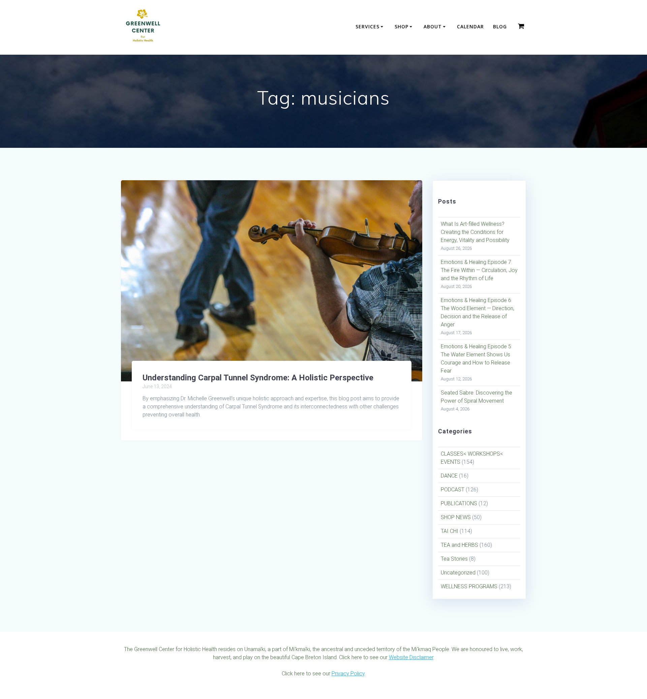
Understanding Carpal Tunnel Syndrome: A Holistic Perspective (258, 377)
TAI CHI (449, 531)
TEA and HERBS (459, 545)
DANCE (449, 476)
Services (367, 26)
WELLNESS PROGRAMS (469, 586)
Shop (401, 26)
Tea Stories (454, 559)
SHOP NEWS (456, 517)
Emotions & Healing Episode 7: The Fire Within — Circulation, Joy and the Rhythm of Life (479, 270)
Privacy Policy (348, 673)
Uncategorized (458, 572)
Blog (500, 26)
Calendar (470, 26)
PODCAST (452, 489)
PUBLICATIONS (459, 503)
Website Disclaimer (411, 657)
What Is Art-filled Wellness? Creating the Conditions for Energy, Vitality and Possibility (475, 232)
